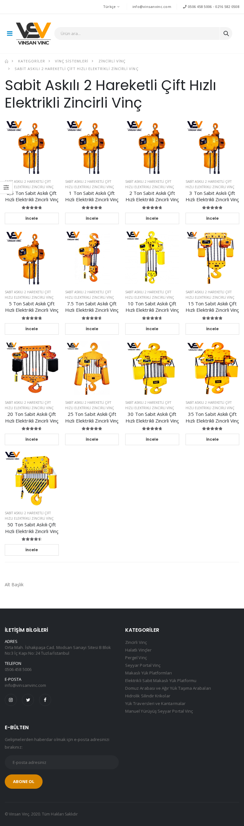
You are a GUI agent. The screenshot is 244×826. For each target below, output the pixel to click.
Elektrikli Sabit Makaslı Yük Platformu (160, 680)
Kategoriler (31, 61)
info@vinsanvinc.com (151, 6)
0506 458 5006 (199, 6)
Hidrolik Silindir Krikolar (147, 696)
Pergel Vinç (136, 657)
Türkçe (109, 6)
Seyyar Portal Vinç (142, 665)
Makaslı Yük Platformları (148, 673)
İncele (31, 218)
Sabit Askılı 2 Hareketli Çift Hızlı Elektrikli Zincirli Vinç (76, 68)
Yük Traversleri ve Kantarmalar (155, 703)
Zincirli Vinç (111, 61)
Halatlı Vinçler (138, 650)
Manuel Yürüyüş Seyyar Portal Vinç (159, 711)
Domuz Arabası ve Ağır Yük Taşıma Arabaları (168, 688)
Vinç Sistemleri (71, 61)
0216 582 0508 (227, 6)
